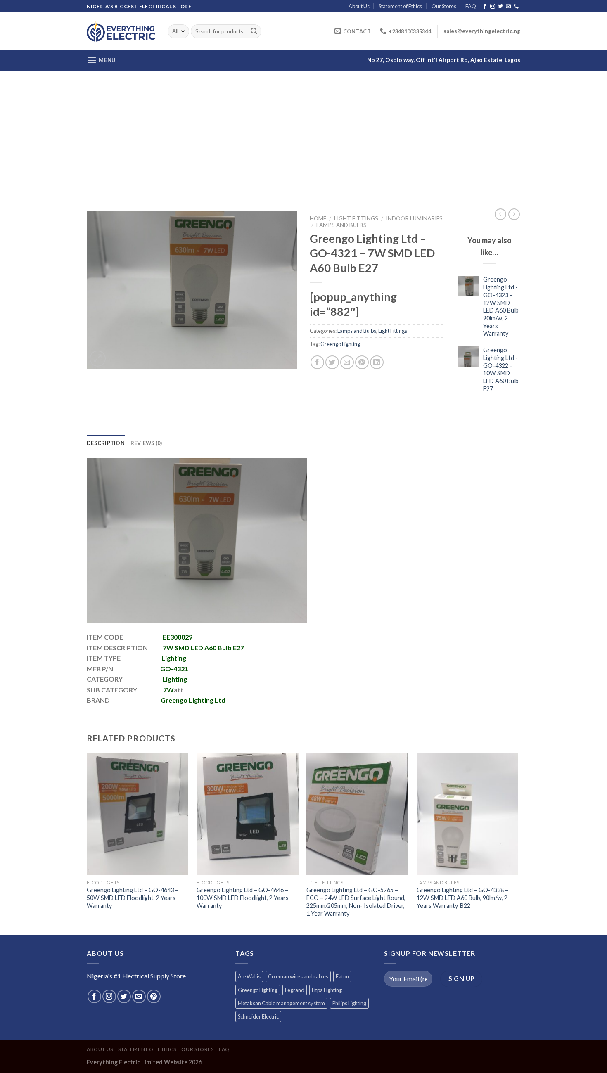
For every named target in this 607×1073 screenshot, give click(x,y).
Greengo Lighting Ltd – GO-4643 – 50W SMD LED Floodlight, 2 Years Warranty (132, 897)
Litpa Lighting (327, 990)
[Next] (518, 843)
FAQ (470, 6)
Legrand (294, 990)
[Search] (254, 31)
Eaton (342, 976)
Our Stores (444, 6)
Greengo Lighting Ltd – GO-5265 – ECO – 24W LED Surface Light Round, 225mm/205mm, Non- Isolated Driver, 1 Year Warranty (355, 901)
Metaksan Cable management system (281, 1003)
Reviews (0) (146, 443)
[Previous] (87, 843)
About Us (359, 6)
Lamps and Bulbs (341, 225)
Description (106, 443)
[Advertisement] (303, 132)
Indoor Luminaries (414, 218)
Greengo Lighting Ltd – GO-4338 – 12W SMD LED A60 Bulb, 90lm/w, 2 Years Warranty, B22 (462, 897)
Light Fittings (356, 218)
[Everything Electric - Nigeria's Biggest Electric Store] (121, 31)
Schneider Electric (258, 1016)
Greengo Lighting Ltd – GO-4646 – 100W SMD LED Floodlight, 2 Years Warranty (243, 897)
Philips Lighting (349, 1003)
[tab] (106, 443)
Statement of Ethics (400, 6)
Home (318, 218)
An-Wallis (249, 976)
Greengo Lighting (340, 344)
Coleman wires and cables (298, 976)
